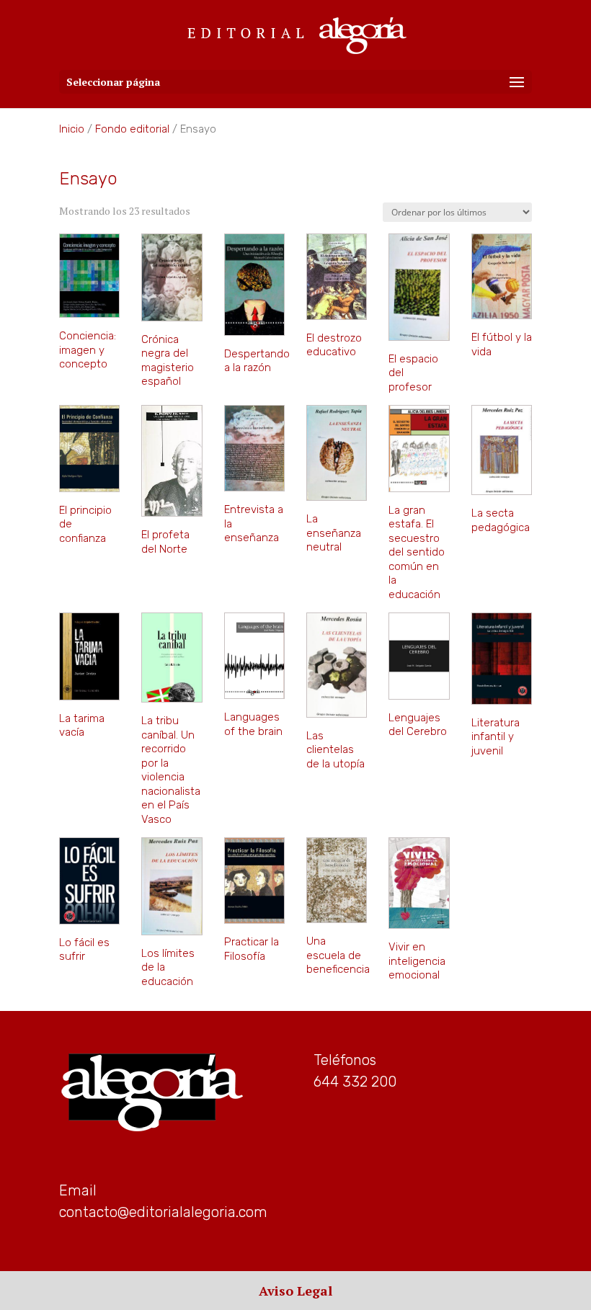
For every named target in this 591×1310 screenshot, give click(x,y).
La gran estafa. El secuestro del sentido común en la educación (416, 552)
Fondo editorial (132, 128)
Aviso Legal (295, 1290)
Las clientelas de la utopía (335, 749)
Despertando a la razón (257, 361)
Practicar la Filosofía (251, 949)
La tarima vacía (82, 725)
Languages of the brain (253, 724)
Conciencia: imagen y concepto (87, 349)
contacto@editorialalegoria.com (163, 1212)
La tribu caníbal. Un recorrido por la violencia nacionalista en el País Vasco (170, 770)
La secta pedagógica (500, 520)
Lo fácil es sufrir (84, 949)
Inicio (71, 128)
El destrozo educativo (334, 345)
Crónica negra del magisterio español (167, 360)
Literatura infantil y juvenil (495, 736)
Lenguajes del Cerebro (417, 725)
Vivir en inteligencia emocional (416, 960)
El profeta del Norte (165, 542)
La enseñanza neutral (333, 532)
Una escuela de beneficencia (338, 955)
